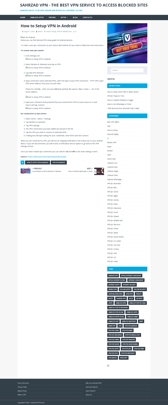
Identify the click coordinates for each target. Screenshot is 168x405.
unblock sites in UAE (115, 312)
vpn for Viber (139, 349)
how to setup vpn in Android (37, 162)
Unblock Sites (37, 17)
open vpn (129, 294)
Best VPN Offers (113, 122)
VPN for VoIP (113, 353)
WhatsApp (123, 358)
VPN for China (112, 192)
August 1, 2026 (29, 31)
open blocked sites (115, 294)
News (109, 146)
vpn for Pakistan (128, 340)
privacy (138, 294)
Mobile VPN (111, 142)
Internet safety (114, 285)
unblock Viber (132, 317)
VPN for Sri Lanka (114, 241)
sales (131, 298)
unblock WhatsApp (114, 179)
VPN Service (112, 358)
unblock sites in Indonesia (118, 307)
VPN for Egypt (112, 196)
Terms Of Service (23, 383)
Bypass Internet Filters (116, 280)
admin (40, 31)
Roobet (110, 150)
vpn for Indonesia (115, 335)
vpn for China (113, 330)
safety (110, 298)
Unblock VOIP (113, 321)
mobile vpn (112, 289)
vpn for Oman (113, 340)
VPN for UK (111, 257)
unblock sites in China (137, 303)
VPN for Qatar (112, 233)
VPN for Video (112, 261)
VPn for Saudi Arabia (130, 344)
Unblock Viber (112, 175)
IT (108, 138)
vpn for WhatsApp (128, 353)
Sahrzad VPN (121, 298)
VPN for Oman (112, 228)
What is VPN (22, 395)
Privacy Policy (22, 387)
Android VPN (113, 276)
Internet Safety (112, 134)
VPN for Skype (113, 349)
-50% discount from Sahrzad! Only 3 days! (123, 108)
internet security (129, 285)
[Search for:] (127, 70)
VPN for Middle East (64, 31)
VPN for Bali (112, 187)
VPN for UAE (112, 253)
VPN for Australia (114, 183)
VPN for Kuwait (113, 216)
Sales (109, 155)
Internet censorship (136, 280)
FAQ (108, 126)
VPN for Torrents (113, 245)
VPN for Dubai (127, 330)
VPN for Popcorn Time (115, 96)
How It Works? (91, 391)
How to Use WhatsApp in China (119, 104)
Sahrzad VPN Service (37, 403)
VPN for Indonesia (114, 208)
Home (22, 17)
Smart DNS (111, 159)
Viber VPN (111, 326)
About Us (89, 395)
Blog (75, 17)
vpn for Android (59, 162)
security (139, 298)
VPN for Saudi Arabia (115, 237)
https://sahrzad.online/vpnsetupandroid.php (47, 157)
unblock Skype (132, 312)
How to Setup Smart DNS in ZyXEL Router (123, 92)
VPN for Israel (112, 212)
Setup (63, 17)
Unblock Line (112, 163)
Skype (110, 303)
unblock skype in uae (116, 317)
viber (141, 321)
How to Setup (51, 31)
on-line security (140, 289)
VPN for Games (113, 200)
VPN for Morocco (113, 224)
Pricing (52, 17)
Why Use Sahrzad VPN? (94, 383)
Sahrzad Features (92, 387)
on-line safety (125, 289)
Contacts (87, 17)
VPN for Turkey (113, 249)
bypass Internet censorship (131, 276)
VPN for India (112, 204)
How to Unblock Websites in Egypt (120, 100)
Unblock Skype (112, 171)
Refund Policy (22, 391)
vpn (120, 326)
